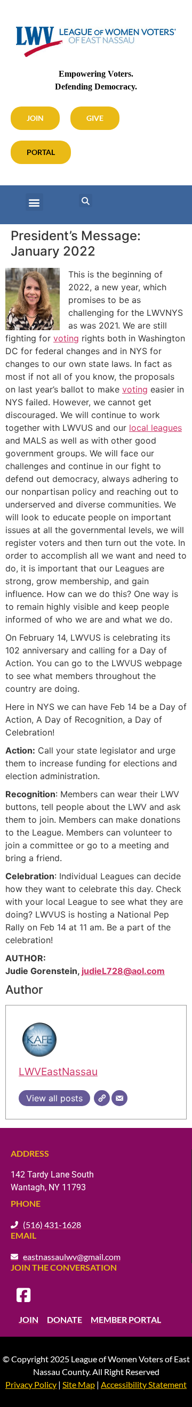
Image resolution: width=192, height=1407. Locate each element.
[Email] (119, 1098)
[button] (34, 202)
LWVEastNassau (58, 1071)
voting (66, 338)
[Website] (102, 1098)
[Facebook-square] (23, 1295)
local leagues (155, 427)
